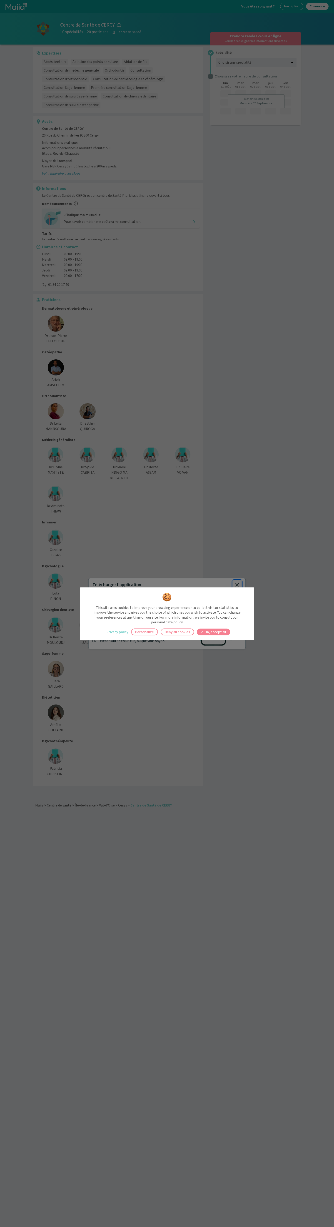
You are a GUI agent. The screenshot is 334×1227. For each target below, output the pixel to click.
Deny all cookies (177, 631)
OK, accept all (215, 631)
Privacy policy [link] (117, 632)
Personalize (144, 631)
